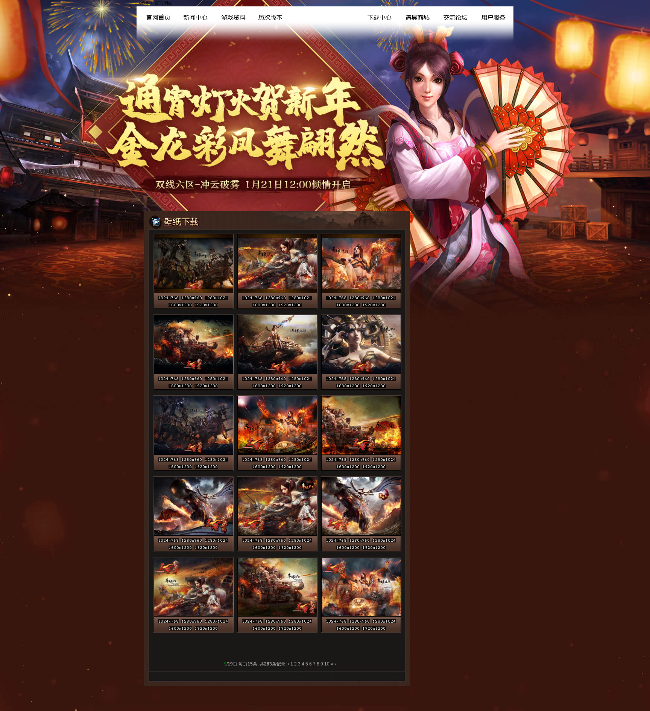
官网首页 (154, 15)
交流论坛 (455, 15)
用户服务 (493, 15)
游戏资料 (230, 15)
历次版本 (269, 15)
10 (327, 664)
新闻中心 (191, 15)
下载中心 (377, 15)
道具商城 (416, 15)
